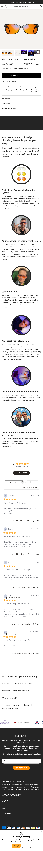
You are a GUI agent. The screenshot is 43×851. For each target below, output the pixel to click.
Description (6, 98)
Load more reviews (21, 662)
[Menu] (2, 6)
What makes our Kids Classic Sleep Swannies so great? (18, 706)
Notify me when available (21, 76)
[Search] (6, 6)
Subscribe (21, 768)
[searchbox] (12, 482)
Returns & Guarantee (9, 109)
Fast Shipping (7, 103)
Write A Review (21, 473)
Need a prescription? (9, 81)
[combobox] (31, 487)
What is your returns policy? (15, 690)
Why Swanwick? (10, 698)
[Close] (41, 831)
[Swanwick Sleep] (21, 6)
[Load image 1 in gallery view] (21, 29)
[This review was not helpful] (37, 588)
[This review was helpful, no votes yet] (33, 521)
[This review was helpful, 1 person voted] (34, 588)
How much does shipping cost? (17, 683)
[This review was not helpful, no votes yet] (37, 521)
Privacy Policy (19, 842)
